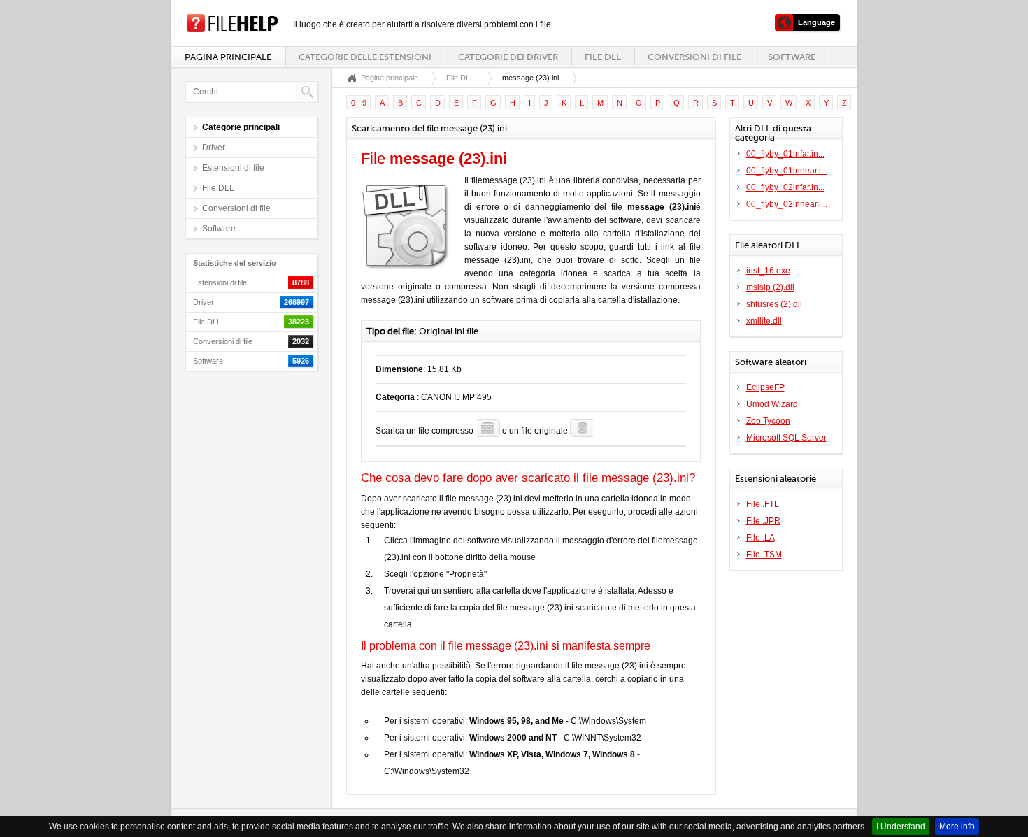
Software (791, 57)
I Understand (900, 826)
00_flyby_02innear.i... (786, 204)
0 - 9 (358, 103)
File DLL (603, 57)
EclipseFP (765, 387)
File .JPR (763, 521)
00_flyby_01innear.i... (786, 171)
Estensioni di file (233, 168)
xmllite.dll (764, 321)
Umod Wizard (772, 404)
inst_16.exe (768, 271)
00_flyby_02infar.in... (785, 187)
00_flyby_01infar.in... (785, 154)
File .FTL (762, 504)
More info (957, 826)
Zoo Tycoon (768, 421)
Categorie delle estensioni (365, 57)
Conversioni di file (694, 57)
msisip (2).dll (770, 287)
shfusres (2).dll (774, 304)
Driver (213, 147)
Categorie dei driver (508, 57)
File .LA (760, 538)
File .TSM (764, 554)
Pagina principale (228, 57)
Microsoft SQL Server (786, 438)
